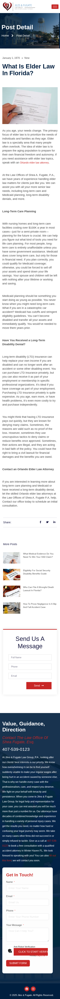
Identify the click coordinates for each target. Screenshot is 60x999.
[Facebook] (26, 988)
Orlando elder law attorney (34, 162)
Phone (9, 910)
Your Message (14, 925)
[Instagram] (33, 988)
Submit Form (18, 963)
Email (9, 896)
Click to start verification (33, 951)
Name (9, 882)
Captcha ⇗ (39, 955)
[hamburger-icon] (55, 6)
